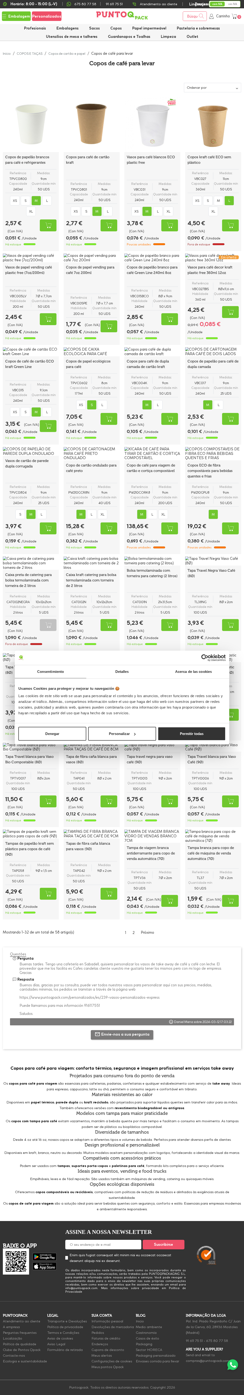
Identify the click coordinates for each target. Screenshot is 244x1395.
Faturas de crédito (106, 1338)
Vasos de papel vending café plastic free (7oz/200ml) (28, 270)
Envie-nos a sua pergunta (125, 1034)
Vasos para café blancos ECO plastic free (151, 160)
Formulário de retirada (65, 1350)
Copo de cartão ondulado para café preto (91, 468)
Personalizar (119, 734)
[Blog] (231, 1233)
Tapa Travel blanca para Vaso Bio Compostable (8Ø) (29, 759)
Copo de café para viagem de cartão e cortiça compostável (151, 468)
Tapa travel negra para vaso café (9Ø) (150, 759)
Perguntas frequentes (19, 1332)
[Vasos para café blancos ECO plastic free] (152, 124)
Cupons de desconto (108, 1350)
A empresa (11, 1327)
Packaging (144, 1344)
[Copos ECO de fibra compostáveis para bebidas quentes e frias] (213, 453)
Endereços (100, 1344)
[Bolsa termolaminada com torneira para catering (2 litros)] (152, 561)
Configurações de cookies (112, 1361)
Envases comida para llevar (157, 1361)
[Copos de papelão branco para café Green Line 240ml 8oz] (152, 258)
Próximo (150, 932)
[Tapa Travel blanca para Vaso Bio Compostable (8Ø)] (31, 747)
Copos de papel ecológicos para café (88, 364)
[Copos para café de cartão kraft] (92, 124)
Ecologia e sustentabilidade (25, 1361)
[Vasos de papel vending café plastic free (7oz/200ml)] (31, 258)
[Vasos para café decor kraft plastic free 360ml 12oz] (213, 258)
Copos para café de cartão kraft (87, 160)
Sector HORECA (149, 1350)
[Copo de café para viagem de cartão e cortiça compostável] (152, 453)
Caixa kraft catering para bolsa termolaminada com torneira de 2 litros (91, 580)
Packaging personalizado (156, 1355)
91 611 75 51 (194, 1341)
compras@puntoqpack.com (207, 1361)
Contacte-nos (14, 1355)
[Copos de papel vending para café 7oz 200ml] (92, 258)
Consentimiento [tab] (50, 671)
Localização (12, 1338)
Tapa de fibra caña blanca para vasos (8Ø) (91, 759)
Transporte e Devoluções (67, 1321)
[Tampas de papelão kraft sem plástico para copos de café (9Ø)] (31, 834)
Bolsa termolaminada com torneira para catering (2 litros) (152, 573)
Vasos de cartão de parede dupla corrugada (27, 463)
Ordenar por (197, 87)
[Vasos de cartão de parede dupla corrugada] (31, 451)
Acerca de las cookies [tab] (193, 671)
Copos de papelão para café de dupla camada (213, 364)
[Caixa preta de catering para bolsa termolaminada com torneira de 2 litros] (31, 563)
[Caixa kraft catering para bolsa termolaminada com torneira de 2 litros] (92, 563)
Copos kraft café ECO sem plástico (209, 160)
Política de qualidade (19, 1344)
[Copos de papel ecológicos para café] (92, 351)
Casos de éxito (147, 1338)
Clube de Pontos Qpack (22, 1350)
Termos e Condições (63, 1332)
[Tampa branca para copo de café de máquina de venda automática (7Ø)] (213, 836)
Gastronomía (146, 1332)
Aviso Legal (56, 1344)
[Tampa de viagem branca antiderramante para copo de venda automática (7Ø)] (152, 836)
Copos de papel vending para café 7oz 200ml (90, 270)
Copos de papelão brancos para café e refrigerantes (27, 160)
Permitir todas (191, 734)
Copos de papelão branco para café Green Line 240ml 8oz (152, 270)
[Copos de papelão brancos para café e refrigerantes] (31, 124)
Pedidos (98, 1332)
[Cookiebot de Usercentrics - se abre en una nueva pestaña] (205, 657)
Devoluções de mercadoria (113, 1327)
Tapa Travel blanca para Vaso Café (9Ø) (212, 759)
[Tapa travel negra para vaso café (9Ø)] (152, 747)
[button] (71, 36)
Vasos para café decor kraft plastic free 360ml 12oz (210, 270)
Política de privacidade (65, 1327)
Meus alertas (102, 1355)
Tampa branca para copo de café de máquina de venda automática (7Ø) (211, 853)
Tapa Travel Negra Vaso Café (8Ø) (211, 573)
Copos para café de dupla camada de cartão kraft (148, 364)
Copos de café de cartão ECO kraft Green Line (29, 364)
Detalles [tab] (122, 671)
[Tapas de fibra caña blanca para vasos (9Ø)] (92, 834)
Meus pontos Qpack (108, 1367)
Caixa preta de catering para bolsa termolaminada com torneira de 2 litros (28, 580)
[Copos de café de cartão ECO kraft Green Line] (31, 351)
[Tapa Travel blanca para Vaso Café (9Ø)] (213, 747)
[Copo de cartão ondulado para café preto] (92, 453)
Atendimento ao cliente (158, 4)
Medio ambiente (149, 1327)
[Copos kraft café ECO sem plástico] (213, 124)
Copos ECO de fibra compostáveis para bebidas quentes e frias (210, 470)
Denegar (52, 734)
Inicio (140, 1321)
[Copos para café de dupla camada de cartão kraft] (152, 351)
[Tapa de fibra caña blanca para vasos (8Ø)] (92, 747)
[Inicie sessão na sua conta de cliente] (211, 16)
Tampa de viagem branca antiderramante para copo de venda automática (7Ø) (151, 853)
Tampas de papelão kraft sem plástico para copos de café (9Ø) (29, 849)
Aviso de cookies (60, 1338)
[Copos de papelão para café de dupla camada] (213, 351)
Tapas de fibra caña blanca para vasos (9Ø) (88, 846)
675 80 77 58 (85, 4)
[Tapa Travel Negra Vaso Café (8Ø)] (213, 561)
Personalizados (46, 16)
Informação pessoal (107, 1321)
